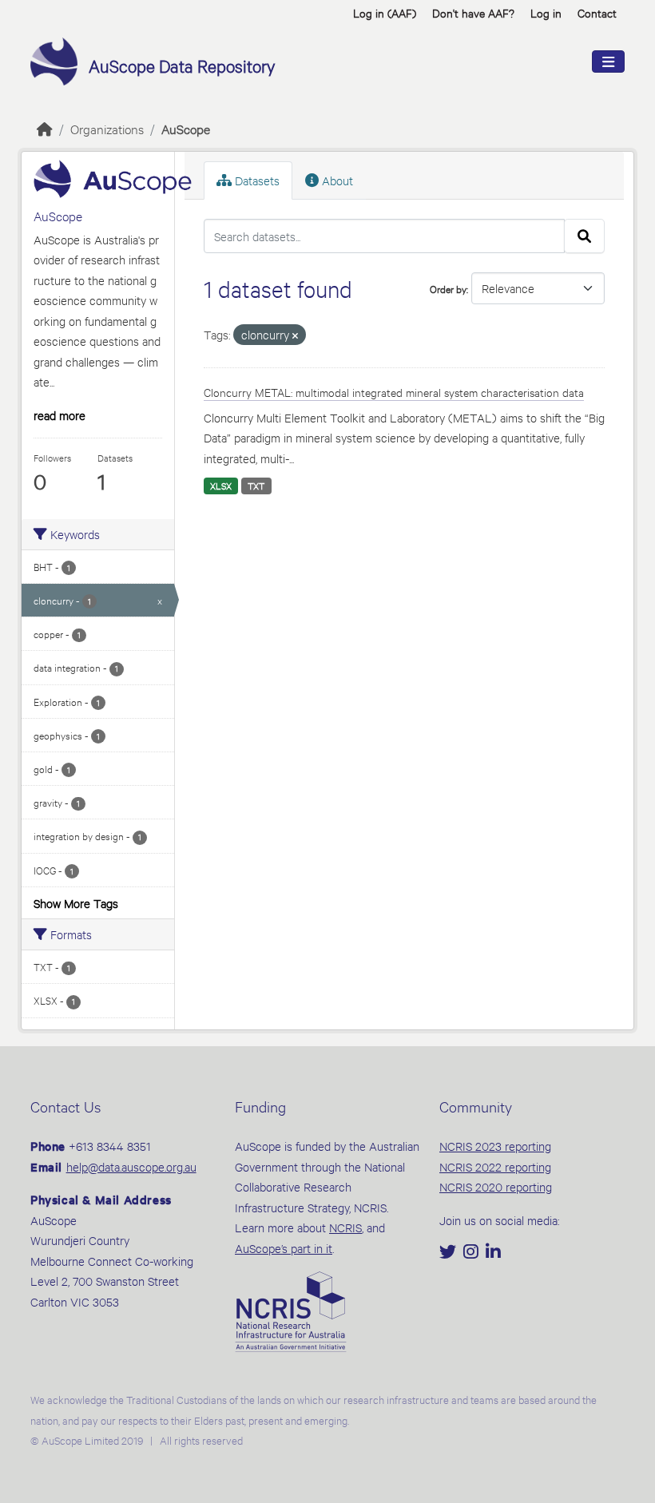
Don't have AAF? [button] (473, 12)
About (336, 180)
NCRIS (345, 1227)
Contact (597, 12)
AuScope (185, 128)
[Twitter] (449, 1252)
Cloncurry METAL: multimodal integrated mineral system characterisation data (394, 391)
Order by (448, 288)
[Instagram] (472, 1252)
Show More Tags (76, 902)
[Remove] (295, 336)
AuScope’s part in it (283, 1247)
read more (59, 414)
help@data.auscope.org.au (131, 1166)
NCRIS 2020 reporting (495, 1186)
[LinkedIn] (493, 1252)
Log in (546, 12)
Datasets (256, 180)
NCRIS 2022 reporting (495, 1166)
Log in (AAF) (384, 12)
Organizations (107, 128)
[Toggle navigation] (608, 61)
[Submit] (584, 236)
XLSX (221, 485)
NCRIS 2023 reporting (495, 1145)
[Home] (45, 128)
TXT (256, 485)
